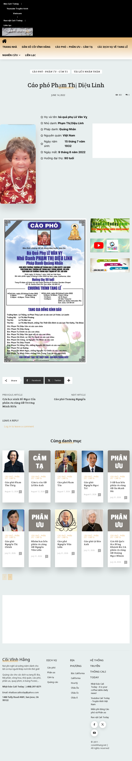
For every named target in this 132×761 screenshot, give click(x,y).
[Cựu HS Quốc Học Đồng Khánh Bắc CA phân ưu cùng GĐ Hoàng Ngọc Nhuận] (119, 520)
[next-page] (10, 577)
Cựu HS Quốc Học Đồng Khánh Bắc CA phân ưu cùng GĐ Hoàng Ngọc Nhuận (118, 548)
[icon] (4, 40)
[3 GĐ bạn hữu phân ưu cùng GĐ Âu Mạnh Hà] (119, 461)
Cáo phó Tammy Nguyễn (70, 399)
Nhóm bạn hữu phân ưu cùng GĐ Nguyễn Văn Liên (39, 545)
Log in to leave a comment (19, 426)
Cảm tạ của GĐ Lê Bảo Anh (39, 484)
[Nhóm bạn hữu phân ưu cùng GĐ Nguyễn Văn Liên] (40, 520)
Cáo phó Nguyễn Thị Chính (11, 544)
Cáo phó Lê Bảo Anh (92, 543)
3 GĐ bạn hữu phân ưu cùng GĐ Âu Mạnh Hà (118, 487)
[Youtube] (94, 732)
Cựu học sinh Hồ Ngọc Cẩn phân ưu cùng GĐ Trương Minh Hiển (19, 402)
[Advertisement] (112, 140)
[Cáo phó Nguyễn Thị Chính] (13, 520)
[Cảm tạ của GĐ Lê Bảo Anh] (40, 461)
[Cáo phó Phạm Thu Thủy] (13, 461)
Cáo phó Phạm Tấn (65, 484)
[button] (28, 32)
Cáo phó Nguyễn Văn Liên (64, 544)
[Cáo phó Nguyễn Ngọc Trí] (92, 461)
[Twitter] (102, 724)
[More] (68, 380)
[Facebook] (94, 724)
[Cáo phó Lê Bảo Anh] (92, 520)
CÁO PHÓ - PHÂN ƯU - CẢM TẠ (50, 71)
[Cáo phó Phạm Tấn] (66, 461)
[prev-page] (4, 577)
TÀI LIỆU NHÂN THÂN (87, 71)
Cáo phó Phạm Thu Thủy (13, 484)
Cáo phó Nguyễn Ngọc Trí (91, 485)
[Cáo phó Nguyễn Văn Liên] (66, 520)
